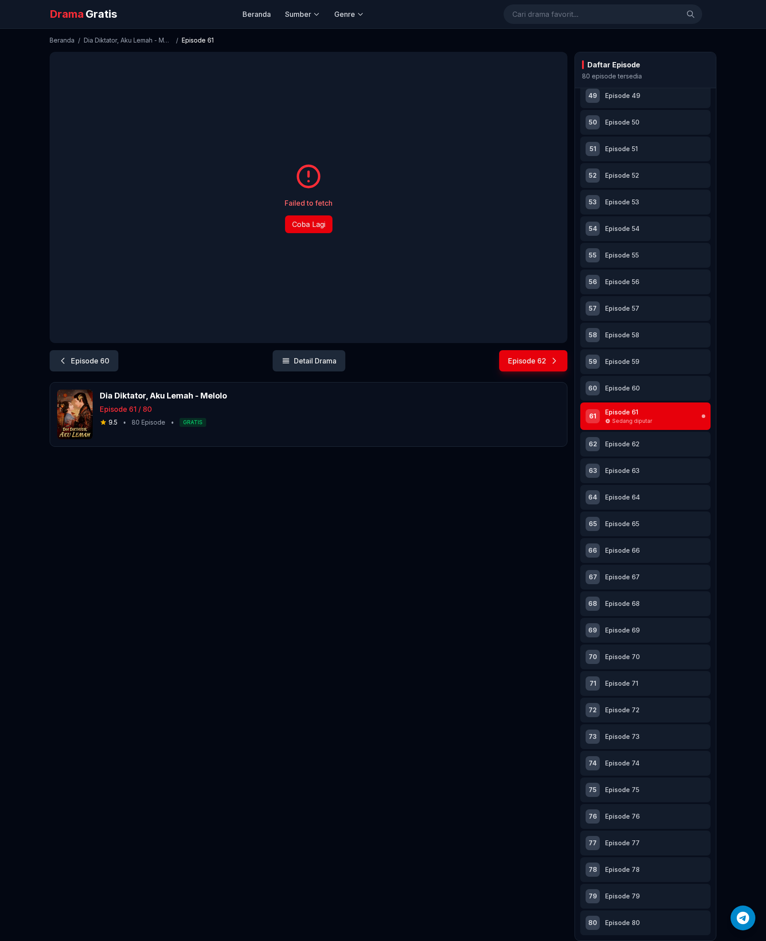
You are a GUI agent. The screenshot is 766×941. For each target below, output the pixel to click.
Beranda (256, 14)
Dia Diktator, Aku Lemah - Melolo (128, 40)
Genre (344, 14)
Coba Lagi (308, 224)
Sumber (298, 14)
